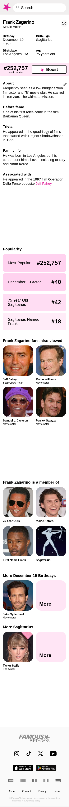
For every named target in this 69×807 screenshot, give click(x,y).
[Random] (64, 23)
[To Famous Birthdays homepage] (6, 7)
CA (26, 54)
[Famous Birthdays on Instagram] (15, 753)
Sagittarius (44, 40)
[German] (58, 780)
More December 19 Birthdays (29, 575)
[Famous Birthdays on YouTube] (52, 753)
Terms (56, 791)
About (12, 791)
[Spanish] (11, 780)
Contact (26, 791)
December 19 (13, 40)
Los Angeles (12, 54)
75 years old (45, 54)
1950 (7, 44)
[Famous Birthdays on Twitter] (38, 753)
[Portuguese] (22, 780)
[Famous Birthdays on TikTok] (27, 753)
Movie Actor (12, 27)
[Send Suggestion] (64, 84)
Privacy (42, 791)
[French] (34, 780)
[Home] (34, 738)
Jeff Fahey (44, 183)
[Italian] (46, 780)
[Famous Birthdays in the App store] (22, 768)
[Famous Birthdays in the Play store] (46, 768)
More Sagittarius (18, 627)
